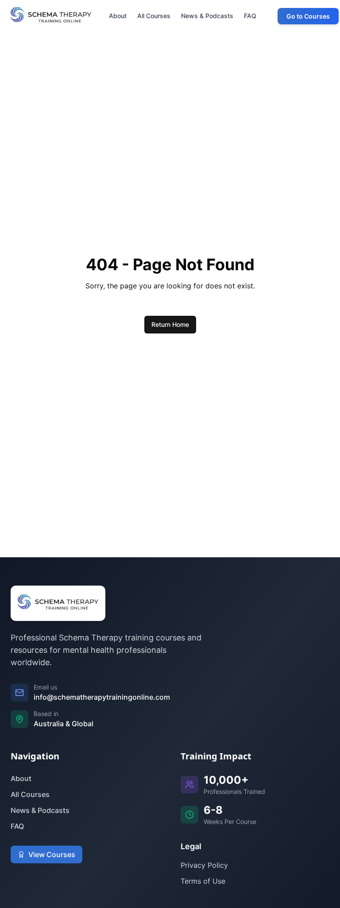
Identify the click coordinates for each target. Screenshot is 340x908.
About (21, 778)
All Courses (30, 794)
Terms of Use (203, 881)
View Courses (51, 854)
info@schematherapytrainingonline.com (102, 697)
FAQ (17, 826)
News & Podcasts (40, 810)
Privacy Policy (204, 865)
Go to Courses (308, 16)
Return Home (170, 324)
